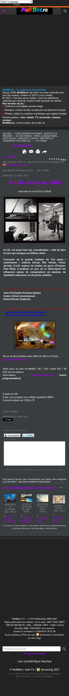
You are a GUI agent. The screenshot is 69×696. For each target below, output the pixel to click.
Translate (25, 4)
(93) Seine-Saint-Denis (21, 528)
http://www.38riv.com (42, 375)
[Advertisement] (34, 49)
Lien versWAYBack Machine (35, 661)
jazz (39, 170)
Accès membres (13, 635)
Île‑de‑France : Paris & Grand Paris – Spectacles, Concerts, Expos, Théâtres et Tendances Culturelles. (31, 138)
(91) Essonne (45, 526)
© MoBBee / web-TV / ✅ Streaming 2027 (35, 669)
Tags (38, 638)
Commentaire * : (11, 439)
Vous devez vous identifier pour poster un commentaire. (34, 469)
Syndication (46, 635)
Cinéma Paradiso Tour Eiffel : (26, 519)
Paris (46, 170)
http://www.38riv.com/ (15, 359)
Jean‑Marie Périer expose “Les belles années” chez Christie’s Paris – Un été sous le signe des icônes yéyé (59, 518)
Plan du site (28, 635)
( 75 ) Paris (41, 141)
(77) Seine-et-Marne (19, 526)
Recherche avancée (34, 653)
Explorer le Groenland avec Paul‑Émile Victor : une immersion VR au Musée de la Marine (42, 519)
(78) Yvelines (33, 526)
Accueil (7, 133)
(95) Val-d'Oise (51, 528)
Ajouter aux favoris (17, 164)
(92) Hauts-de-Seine (58, 526)
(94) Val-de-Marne (38, 528)
